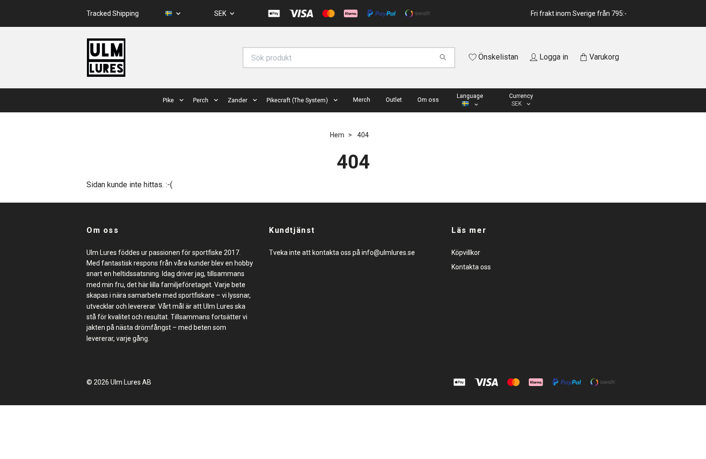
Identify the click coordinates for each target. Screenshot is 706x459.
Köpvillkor (465, 266)
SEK (221, 13)
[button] (183, 114)
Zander (237, 113)
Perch (200, 113)
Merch (361, 113)
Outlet (394, 113)
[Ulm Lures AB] (220, 58)
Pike (168, 113)
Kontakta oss (471, 280)
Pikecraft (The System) (297, 113)
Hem (337, 148)
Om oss (428, 113)
